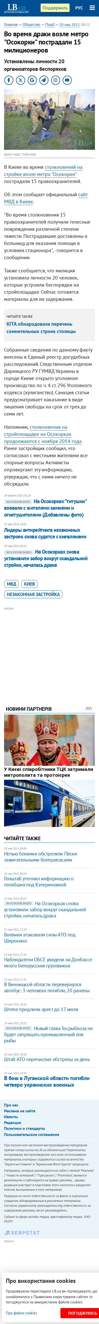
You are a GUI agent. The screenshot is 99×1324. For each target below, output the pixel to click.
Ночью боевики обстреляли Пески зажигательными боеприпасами (40, 856)
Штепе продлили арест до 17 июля (41, 1009)
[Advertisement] (49, 649)
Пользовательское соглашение (31, 1134)
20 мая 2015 (69, 24)
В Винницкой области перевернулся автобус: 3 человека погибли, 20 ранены (47, 987)
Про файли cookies (21, 1313)
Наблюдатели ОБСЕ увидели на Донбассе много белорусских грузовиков (48, 962)
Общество (31, 24)
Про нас (11, 1104)
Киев (29, 584)
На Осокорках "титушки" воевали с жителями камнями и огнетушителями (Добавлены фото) (45, 508)
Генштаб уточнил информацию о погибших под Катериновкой (39, 881)
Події (50, 24)
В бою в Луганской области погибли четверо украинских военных (46, 1081)
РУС (79, 8)
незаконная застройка (33, 594)
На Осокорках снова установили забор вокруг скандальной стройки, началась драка (46, 558)
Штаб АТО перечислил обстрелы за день (47, 1059)
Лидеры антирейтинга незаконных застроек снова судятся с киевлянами (45, 533)
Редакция (12, 1122)
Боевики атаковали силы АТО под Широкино (40, 937)
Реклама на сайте (19, 1110)
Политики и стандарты (24, 1128)
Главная (11, 24)
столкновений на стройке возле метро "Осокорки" (43, 170)
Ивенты (11, 1116)
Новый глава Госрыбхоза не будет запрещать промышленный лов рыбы (48, 1034)
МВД (11, 584)
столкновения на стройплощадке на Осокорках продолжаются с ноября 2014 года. (43, 434)
